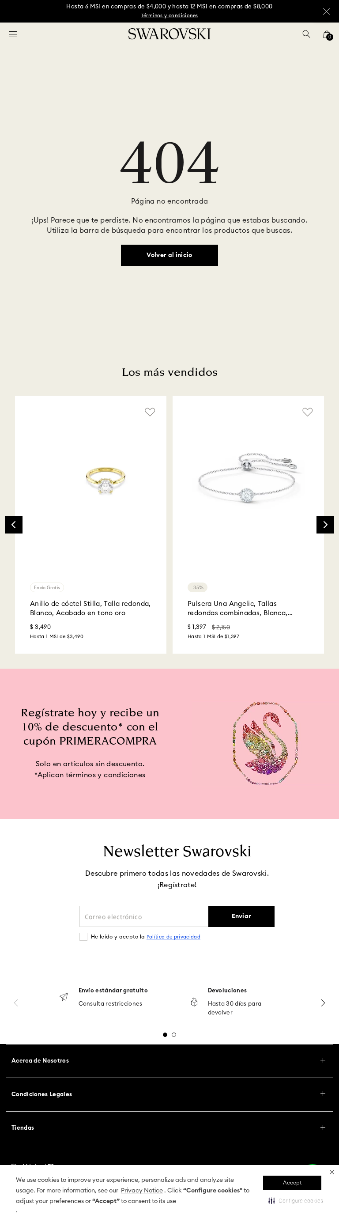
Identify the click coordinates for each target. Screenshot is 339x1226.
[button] (332, 1172)
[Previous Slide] (14, 525)
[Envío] (63, 997)
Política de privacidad (173, 937)
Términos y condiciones (169, 15)
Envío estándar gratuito (113, 991)
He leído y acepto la (145, 936)
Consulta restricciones (111, 1004)
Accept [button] (292, 1182)
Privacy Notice (142, 1191)
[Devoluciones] (194, 1002)
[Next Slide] (325, 525)
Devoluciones (227, 991)
